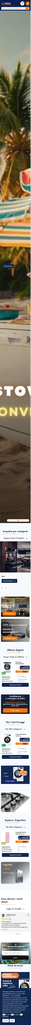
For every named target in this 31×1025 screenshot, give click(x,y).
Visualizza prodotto (15, 685)
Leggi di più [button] (5, 929)
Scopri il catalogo (8, 873)
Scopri (24, 19)
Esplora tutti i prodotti (14, 538)
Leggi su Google (13, 908)
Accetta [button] (5, 1020)
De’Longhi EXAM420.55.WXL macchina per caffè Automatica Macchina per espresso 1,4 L (22, 663)
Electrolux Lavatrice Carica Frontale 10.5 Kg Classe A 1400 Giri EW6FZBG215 (22, 735)
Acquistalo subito (10, 638)
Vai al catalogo (9, 613)
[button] (3, 1015)
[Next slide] (6, 588)
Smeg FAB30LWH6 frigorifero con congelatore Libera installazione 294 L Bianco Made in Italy (22, 833)
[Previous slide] (2, 588)
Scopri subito (15, 710)
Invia (15, 958)
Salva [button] (12, 1020)
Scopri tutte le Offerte (13, 656)
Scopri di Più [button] (17, 1012)
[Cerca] (27, 8)
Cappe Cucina (6, 576)
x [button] (29, 989)
